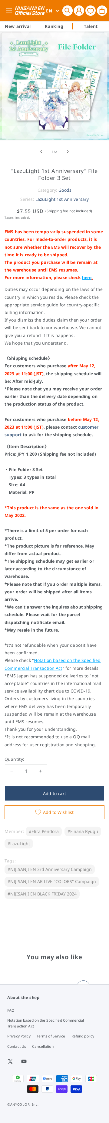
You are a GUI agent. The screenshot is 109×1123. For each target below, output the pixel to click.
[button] (67, 10)
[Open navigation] (10, 10)
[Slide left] (41, 151)
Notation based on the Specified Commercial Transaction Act (45, 1023)
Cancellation (42, 1046)
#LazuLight (19, 843)
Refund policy (82, 1036)
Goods (64, 190)
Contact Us (16, 1046)
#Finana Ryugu (83, 831)
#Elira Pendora (44, 831)
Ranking (54, 26)
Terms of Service (51, 1036)
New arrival (18, 26)
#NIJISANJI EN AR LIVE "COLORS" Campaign (52, 881)
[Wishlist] (90, 10)
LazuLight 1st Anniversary (62, 199)
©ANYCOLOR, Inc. (23, 1104)
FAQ (10, 1010)
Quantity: (15, 759)
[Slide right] (67, 151)
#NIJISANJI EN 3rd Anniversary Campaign (50, 869)
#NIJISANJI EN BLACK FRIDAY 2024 (42, 894)
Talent (91, 26)
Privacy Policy (19, 1036)
